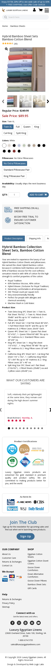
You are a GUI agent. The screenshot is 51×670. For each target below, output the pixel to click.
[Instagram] (19, 623)
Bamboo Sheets (17, 26)
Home (5, 26)
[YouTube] (38, 623)
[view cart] (41, 9)
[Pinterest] (32, 623)
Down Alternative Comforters (35, 575)
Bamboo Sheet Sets (37, 584)
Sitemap (6, 607)
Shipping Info (35, 238)
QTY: (5, 194)
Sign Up (25, 536)
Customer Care (9, 558)
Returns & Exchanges (12, 561)
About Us (6, 554)
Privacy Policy (8, 603)
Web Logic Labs (36, 664)
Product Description (13, 238)
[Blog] (25, 623)
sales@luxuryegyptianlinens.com (25, 644)
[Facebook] (12, 623)
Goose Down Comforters (34, 569)
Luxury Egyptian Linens (32, 657)
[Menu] (47, 12)
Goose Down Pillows (37, 580)
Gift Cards (32, 588)
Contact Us (7, 565)
